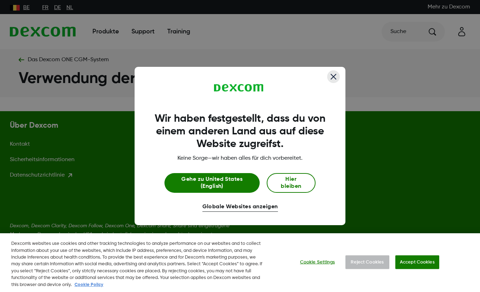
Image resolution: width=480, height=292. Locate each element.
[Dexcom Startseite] (238, 88)
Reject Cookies (367, 262)
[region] (240, 262)
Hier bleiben (291, 183)
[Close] (333, 76)
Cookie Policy (88, 285)
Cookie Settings (317, 262)
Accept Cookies (417, 262)
